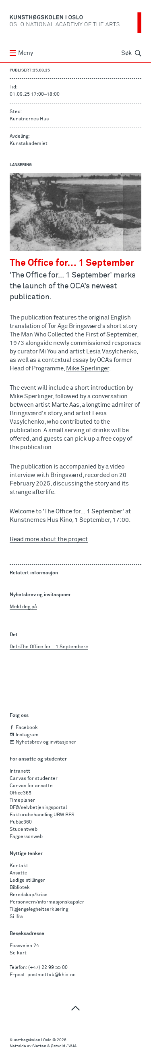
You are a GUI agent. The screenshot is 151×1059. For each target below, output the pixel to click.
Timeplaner (22, 800)
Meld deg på (23, 607)
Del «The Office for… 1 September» (49, 647)
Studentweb (23, 829)
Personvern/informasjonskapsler (47, 902)
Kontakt (19, 866)
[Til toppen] (75, 1008)
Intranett (20, 771)
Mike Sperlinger (87, 369)
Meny (25, 53)
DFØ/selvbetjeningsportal (38, 807)
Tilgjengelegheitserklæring (39, 909)
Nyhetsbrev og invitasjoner (46, 742)
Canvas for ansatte (31, 786)
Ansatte (18, 873)
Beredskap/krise (29, 895)
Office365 (20, 793)
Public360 (21, 822)
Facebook (27, 727)
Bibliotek (20, 887)
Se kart (18, 953)
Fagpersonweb (26, 836)
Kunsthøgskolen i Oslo (31, 1040)
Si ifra (16, 916)
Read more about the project (49, 539)
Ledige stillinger (27, 880)
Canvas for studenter (34, 778)
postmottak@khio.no (51, 975)
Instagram (27, 735)
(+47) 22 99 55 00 (48, 967)
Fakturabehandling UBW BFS (42, 815)
